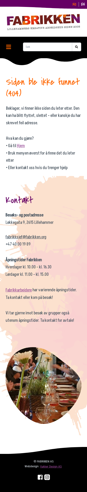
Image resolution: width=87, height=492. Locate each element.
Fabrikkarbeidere (19, 290)
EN (83, 4)
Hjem (21, 146)
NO (74, 4)
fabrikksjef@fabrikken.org (26, 237)
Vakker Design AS (51, 466)
